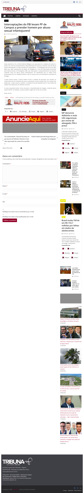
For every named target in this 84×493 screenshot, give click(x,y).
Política (10, 16)
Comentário (7, 164)
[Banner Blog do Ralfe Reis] (70, 24)
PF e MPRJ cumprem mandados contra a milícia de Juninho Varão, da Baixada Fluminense (75, 169)
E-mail (5, 194)
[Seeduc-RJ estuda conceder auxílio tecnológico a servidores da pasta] (70, 307)
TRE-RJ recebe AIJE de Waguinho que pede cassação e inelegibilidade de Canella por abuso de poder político (70, 73)
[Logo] (17, 459)
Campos (18, 16)
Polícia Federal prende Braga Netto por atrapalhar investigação (43, 138)
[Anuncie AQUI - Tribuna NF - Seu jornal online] (30, 117)
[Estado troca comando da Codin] (70, 58)
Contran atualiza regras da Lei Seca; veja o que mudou (75, 284)
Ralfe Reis (15, 34)
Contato (34, 16)
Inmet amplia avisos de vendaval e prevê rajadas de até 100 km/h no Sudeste (69, 367)
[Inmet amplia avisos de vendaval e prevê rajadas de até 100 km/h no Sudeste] (70, 349)
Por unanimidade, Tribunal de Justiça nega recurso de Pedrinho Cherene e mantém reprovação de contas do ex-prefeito (17, 140)
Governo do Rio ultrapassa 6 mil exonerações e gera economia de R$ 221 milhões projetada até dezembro (70, 38)
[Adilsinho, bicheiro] (70, 101)
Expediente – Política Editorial (74, 490)
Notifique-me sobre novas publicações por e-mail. (18, 217)
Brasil (63, 217)
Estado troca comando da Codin (69, 56)
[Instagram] (77, 2)
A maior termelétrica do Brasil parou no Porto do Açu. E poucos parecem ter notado (70, 389)
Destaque (26, 16)
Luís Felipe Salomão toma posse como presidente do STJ (76, 271)
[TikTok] (70, 208)
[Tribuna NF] (14, 9)
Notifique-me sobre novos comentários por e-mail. (18, 212)
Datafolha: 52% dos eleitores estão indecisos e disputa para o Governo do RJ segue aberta (70, 341)
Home (6, 97)
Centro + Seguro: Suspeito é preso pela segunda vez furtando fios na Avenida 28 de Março (76, 187)
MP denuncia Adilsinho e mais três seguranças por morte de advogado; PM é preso (69, 119)
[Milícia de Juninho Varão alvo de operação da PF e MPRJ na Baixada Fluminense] (65, 170)
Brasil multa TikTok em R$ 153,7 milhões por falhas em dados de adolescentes (70, 225)
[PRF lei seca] (65, 285)
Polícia (6, 20)
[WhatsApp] (80, 2)
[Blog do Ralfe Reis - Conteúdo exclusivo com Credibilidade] (30, 99)
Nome (5, 186)
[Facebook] (74, 2)
